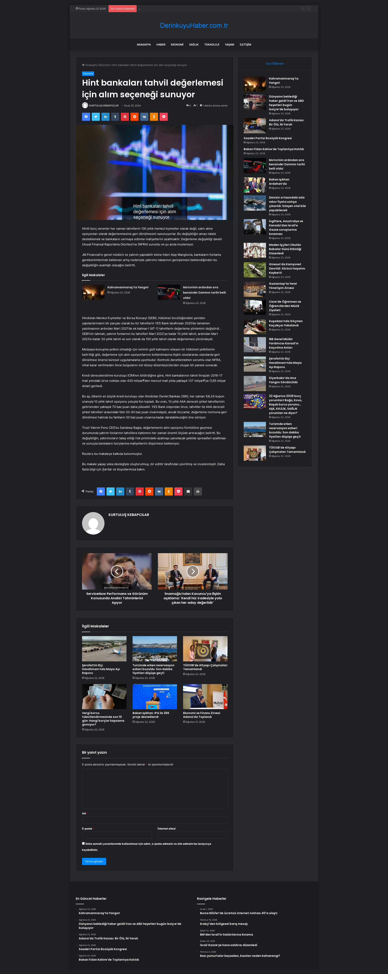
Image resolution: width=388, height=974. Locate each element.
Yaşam (229, 44)
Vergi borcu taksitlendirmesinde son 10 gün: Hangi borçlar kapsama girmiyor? (103, 719)
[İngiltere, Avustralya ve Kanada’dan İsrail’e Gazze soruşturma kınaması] (255, 226)
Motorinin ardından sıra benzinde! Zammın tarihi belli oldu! (204, 292)
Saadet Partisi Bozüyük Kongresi (268, 138)
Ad (85, 813)
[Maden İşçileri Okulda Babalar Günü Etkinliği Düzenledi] (255, 250)
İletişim (245, 44)
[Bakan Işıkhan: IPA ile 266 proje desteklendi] (155, 696)
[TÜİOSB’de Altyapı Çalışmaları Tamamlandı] (205, 648)
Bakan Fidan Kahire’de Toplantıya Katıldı (274, 149)
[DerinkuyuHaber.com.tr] (194, 25)
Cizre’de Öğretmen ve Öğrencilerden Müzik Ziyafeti (285, 306)
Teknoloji (211, 44)
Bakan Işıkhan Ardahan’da (279, 181)
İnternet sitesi (167, 828)
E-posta (88, 828)
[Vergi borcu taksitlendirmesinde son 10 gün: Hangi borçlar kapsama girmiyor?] (104, 696)
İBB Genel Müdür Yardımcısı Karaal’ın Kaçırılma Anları (283, 343)
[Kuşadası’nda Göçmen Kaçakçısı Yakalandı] (255, 326)
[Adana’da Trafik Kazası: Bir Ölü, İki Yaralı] (255, 125)
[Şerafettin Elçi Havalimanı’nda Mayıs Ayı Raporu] (104, 648)
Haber (160, 44)
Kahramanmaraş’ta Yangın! (128, 287)
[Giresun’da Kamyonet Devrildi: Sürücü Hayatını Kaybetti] (255, 269)
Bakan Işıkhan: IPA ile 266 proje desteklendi (151, 715)
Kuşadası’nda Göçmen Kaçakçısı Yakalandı (286, 323)
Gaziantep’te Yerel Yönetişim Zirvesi (283, 286)
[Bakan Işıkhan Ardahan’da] (255, 185)
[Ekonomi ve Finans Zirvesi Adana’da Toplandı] (205, 696)
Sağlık (194, 44)
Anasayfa (144, 44)
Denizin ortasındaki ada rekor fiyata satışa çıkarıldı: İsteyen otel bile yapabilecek (287, 203)
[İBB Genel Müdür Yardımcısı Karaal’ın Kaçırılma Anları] (255, 344)
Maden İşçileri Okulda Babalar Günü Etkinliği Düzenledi (285, 249)
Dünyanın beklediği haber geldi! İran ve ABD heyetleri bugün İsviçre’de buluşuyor (286, 102)
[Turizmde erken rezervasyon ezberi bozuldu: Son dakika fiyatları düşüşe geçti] (155, 648)
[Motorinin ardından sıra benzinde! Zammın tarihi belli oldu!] (169, 292)
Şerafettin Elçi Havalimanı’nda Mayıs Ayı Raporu (101, 669)
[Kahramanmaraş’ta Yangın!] (93, 292)
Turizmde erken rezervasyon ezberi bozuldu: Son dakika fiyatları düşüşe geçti (153, 669)
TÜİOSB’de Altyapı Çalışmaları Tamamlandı (205, 667)
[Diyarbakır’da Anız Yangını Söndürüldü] (255, 383)
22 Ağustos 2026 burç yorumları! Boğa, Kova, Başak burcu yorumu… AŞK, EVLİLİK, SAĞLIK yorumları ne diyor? (285, 404)
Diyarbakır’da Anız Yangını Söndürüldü (283, 380)
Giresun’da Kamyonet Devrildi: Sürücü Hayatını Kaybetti (287, 268)
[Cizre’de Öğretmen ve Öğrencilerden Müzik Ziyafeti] (255, 307)
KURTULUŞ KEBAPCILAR (104, 105)
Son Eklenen (275, 63)
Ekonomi (177, 44)
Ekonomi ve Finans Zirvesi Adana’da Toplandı (201, 715)
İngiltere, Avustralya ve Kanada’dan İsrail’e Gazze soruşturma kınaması (286, 227)
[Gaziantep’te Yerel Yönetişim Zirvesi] (255, 289)
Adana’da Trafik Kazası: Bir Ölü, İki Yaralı (163, 8)
